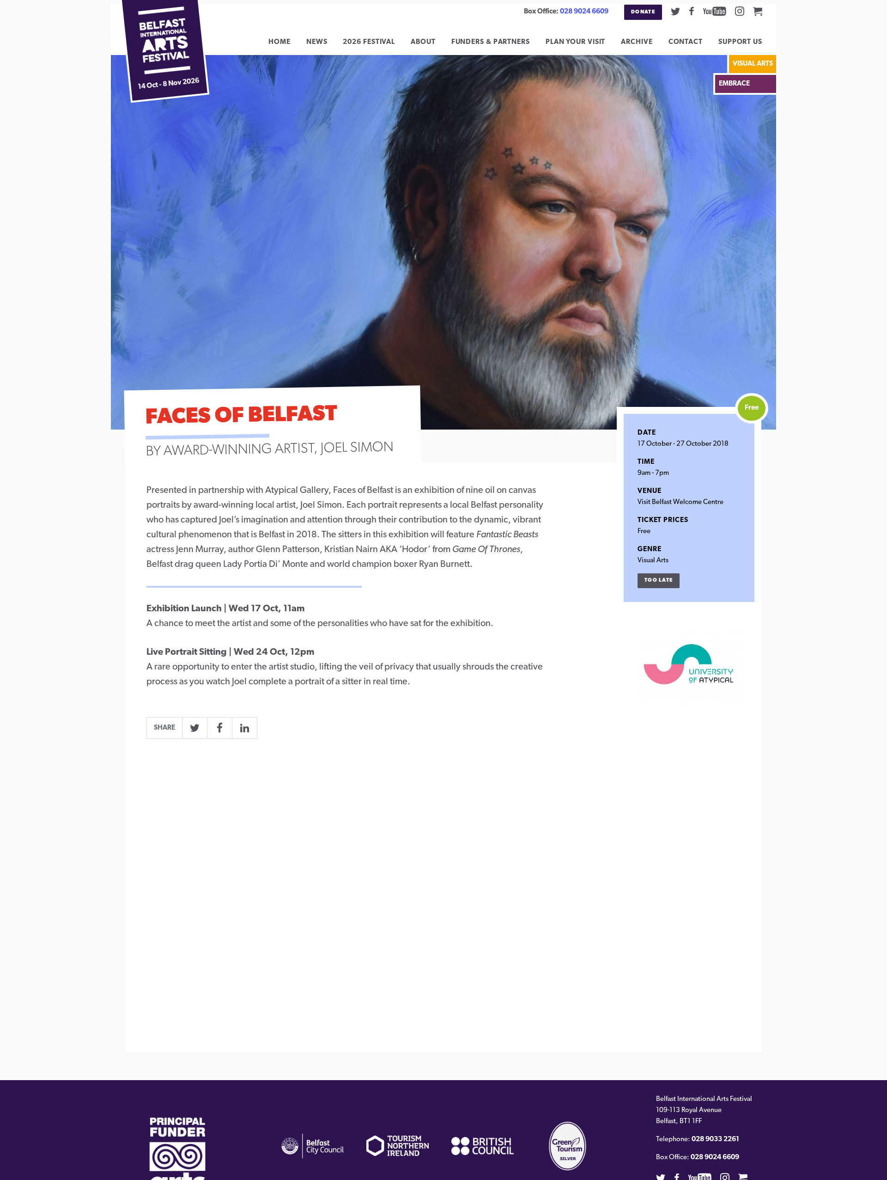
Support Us (740, 42)
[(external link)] (178, 1165)
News (317, 42)
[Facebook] (691, 11)
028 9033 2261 (715, 1139)
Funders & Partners (490, 42)
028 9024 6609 (584, 11)
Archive (636, 42)
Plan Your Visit (576, 42)
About (423, 42)
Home (279, 42)
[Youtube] (714, 11)
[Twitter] (675, 11)
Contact (685, 42)
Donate (643, 12)
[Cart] (757, 11)
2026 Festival (369, 42)
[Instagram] (739, 11)
